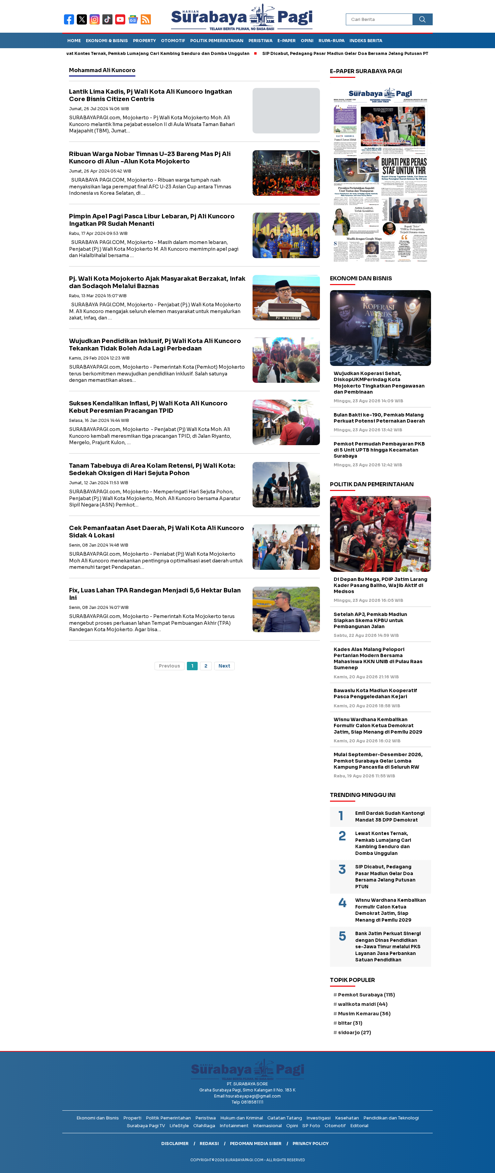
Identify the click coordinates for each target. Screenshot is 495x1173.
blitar (350, 1023)
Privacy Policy (311, 1143)
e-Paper (286, 40)
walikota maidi (363, 1004)
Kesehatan (347, 1118)
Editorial (359, 1126)
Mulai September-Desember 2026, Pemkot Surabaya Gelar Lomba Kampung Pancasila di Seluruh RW (378, 760)
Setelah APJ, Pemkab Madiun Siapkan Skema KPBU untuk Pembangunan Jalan (370, 620)
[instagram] (96, 24)
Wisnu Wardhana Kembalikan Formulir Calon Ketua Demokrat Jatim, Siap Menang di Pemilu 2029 (378, 725)
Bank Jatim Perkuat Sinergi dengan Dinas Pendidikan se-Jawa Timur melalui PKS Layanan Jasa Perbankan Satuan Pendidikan (388, 947)
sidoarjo (354, 1032)
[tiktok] (108, 24)
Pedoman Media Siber (256, 1143)
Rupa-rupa (331, 40)
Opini (307, 40)
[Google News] (134, 24)
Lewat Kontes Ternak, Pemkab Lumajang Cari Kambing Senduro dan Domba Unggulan (123, 53)
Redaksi (209, 1143)
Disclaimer (175, 1143)
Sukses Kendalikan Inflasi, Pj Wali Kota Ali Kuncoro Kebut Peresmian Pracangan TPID (148, 407)
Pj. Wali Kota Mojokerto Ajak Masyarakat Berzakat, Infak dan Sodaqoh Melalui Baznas (157, 282)
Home (74, 40)
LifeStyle (179, 1126)
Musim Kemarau (364, 1014)
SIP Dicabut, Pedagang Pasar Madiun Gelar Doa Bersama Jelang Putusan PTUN (316, 53)
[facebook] (70, 24)
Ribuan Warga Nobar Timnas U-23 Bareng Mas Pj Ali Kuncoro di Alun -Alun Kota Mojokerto (150, 157)
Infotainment (234, 1126)
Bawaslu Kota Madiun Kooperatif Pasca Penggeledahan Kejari (375, 693)
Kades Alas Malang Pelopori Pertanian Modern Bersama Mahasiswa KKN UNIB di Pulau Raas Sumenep (378, 658)
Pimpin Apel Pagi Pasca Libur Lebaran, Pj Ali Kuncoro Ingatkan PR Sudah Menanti (152, 220)
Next (224, 666)
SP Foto (311, 1126)
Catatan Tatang (284, 1118)
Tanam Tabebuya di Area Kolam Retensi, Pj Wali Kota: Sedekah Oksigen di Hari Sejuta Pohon (152, 469)
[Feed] (147, 24)
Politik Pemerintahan (216, 40)
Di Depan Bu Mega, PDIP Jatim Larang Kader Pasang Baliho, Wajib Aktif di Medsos (380, 585)
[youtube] (121, 24)
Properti (132, 1118)
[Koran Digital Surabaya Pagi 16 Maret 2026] (380, 174)
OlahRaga (204, 1126)
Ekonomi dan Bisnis (97, 1118)
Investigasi (318, 1118)
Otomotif (173, 40)
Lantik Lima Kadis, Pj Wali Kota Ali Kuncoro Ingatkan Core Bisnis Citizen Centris (150, 95)
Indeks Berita (366, 40)
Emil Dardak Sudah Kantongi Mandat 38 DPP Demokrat (390, 816)
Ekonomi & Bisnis (107, 40)
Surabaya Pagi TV (146, 1126)
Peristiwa (260, 40)
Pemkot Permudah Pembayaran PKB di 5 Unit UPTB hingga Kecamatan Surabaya (379, 450)
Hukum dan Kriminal (241, 1118)
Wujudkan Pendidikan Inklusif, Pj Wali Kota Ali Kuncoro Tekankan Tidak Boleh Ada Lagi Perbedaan (155, 344)
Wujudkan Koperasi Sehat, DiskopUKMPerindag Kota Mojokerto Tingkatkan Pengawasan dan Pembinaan (379, 382)
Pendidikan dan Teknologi (391, 1118)
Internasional (267, 1126)
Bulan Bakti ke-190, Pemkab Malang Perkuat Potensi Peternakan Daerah (379, 418)
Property (144, 40)
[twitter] (83, 24)
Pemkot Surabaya (366, 995)
